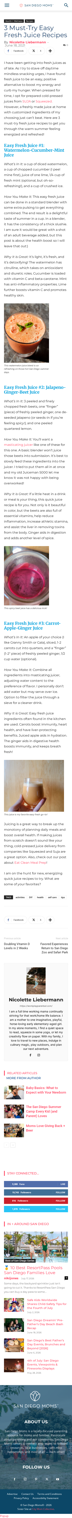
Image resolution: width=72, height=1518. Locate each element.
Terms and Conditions (49, 1494)
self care (52, 897)
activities (20, 897)
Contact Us (27, 1494)
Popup (4, 1516)
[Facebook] (32, 1055)
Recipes (29, 21)
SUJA (26, 101)
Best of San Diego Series (19, 1260)
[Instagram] (40, 1055)
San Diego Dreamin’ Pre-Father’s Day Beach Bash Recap (45, 1324)
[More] (50, 51)
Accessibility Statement (45, 1498)
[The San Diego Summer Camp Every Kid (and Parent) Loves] (14, 1111)
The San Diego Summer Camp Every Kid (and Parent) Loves (43, 1111)
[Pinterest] (36, 1479)
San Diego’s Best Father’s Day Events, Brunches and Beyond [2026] (46, 1344)
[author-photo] (36, 994)
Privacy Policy (21, 1498)
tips (63, 897)
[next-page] (12, 1145)
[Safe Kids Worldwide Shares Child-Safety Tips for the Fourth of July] (14, 1305)
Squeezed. (44, 101)
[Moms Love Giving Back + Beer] (14, 1130)
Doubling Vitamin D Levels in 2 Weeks (17, 946)
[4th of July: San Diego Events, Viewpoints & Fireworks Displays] (14, 1365)
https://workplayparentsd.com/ (36, 1006)
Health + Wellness (14, 21)
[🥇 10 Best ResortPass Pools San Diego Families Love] (36, 1247)
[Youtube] (58, 1479)
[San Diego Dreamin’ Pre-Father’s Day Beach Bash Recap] (14, 1325)
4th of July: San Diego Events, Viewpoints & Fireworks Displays (43, 1364)
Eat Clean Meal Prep (30, 863)
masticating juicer (18, 445)
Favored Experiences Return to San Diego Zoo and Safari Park (54, 948)
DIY (31, 897)
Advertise (12, 1494)
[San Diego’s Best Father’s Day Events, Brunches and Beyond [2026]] (14, 1345)
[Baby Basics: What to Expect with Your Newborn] (14, 1092)
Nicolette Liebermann (27, 42)
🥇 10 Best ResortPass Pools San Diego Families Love (33, 1270)
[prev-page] (6, 1145)
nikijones (11, 1278)
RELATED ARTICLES (22, 1073)
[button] (6, 5)
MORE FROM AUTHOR (23, 1078)
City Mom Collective (43, 1509)
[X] (47, 1479)
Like (63, 1184)
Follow (60, 1192)
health (40, 897)
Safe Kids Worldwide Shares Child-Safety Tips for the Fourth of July (47, 1304)
